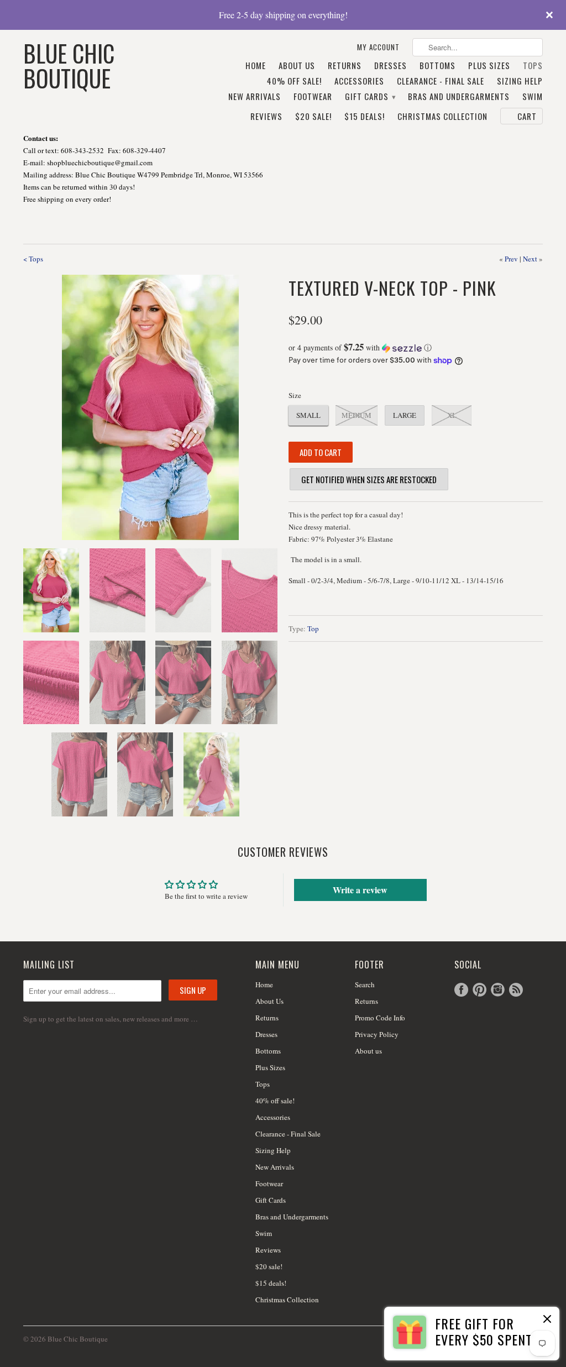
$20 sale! (313, 116)
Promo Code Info (380, 1018)
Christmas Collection (442, 116)
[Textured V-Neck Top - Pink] (150, 407)
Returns (344, 65)
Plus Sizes (489, 65)
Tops (533, 65)
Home (255, 65)
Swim (532, 96)
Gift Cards (370, 96)
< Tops (33, 259)
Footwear (313, 96)
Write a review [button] (360, 889)
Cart (527, 116)
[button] (416, 347)
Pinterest (479, 990)
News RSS (516, 990)
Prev (511, 259)
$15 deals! (364, 116)
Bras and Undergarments (459, 96)
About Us (297, 65)
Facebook (461, 990)
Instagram (498, 990)
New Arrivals (254, 96)
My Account (378, 47)
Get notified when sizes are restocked (369, 479)
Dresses (390, 65)
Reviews (266, 116)
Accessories (359, 81)
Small (308, 415)
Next (530, 259)
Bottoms (437, 65)
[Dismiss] (547, 1320)
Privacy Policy (377, 1034)
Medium (356, 415)
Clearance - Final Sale (440, 81)
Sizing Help (520, 81)
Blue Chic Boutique (68, 64)
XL (452, 415)
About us (368, 1051)
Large (404, 415)
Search (365, 984)
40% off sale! (294, 81)
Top (313, 628)
